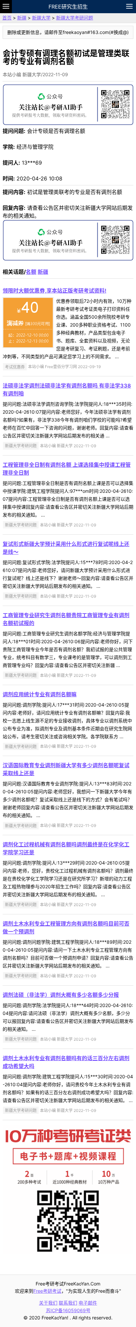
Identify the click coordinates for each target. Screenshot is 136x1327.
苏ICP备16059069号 (68, 1310)
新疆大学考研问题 (74, 17)
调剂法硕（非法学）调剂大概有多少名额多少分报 (61, 995)
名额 (31, 272)
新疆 (21, 17)
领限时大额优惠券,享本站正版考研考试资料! (54, 290)
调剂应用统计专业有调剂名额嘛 (40, 694)
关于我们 (48, 1303)
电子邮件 (88, 1303)
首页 (7, 17)
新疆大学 (41, 17)
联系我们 (68, 1303)
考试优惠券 (15, 366)
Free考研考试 (47, 1291)
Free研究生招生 (68, 6)
